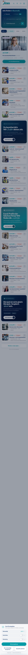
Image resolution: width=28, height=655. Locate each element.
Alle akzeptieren (14, 644)
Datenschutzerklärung (17, 652)
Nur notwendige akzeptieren (7, 648)
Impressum (9, 652)
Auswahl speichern (20, 648)
